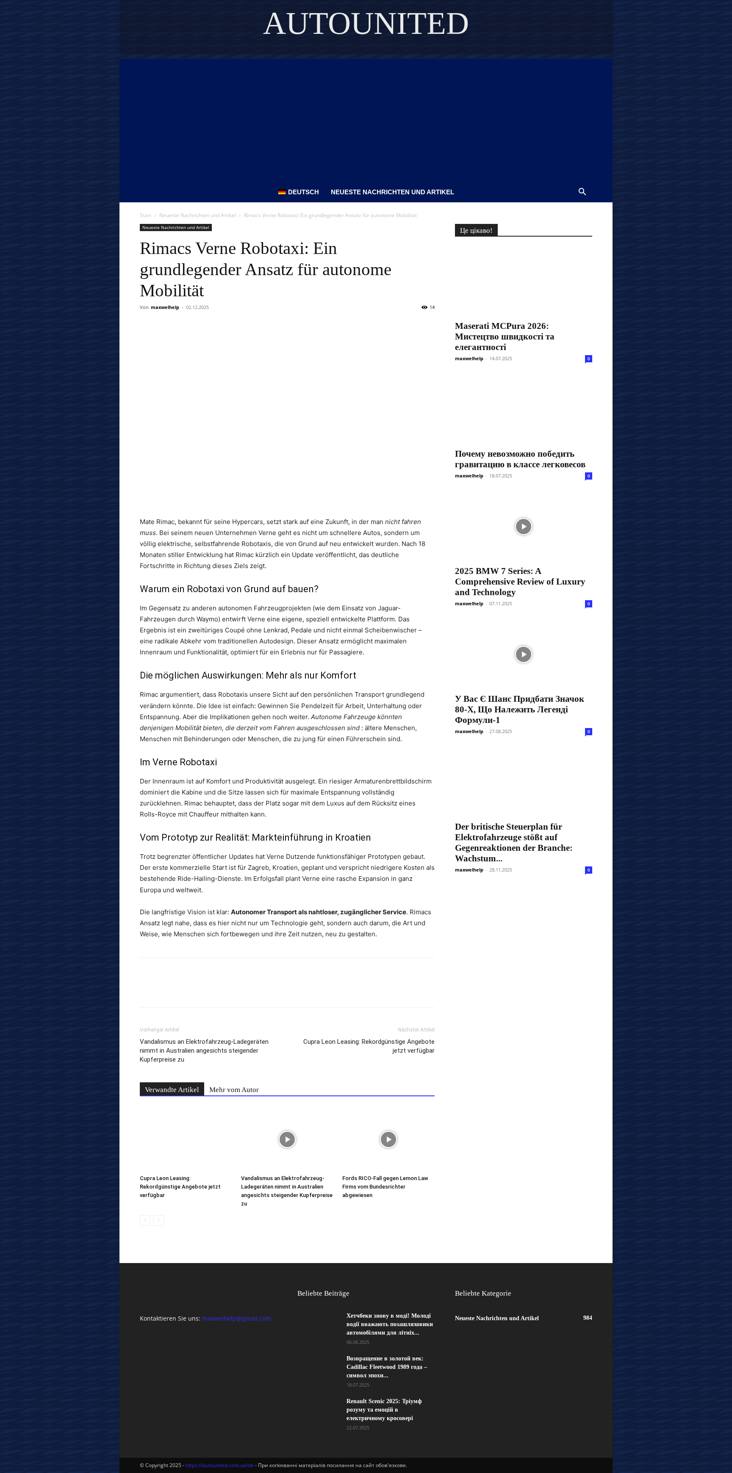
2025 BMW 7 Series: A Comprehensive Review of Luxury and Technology (520, 581)
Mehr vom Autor (234, 1090)
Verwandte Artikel (172, 1090)
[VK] (167, 326)
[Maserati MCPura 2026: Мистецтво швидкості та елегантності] (523, 281)
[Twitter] (187, 326)
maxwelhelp (165, 307)
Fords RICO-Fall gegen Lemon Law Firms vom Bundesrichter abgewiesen (385, 1186)
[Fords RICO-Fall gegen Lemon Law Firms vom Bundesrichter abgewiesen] (388, 1139)
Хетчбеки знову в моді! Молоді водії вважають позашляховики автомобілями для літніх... (390, 1324)
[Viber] (206, 326)
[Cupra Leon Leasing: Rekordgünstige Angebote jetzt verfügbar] (186, 1139)
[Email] (265, 326)
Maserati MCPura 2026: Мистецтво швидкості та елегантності (505, 336)
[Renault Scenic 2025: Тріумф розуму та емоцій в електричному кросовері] (318, 1412)
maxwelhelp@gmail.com (236, 1318)
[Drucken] (284, 326)
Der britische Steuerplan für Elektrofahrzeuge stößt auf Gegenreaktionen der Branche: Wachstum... (514, 842)
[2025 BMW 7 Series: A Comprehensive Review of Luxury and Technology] (523, 526)
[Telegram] (226, 326)
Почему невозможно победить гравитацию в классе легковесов (520, 459)
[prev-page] (145, 1220)
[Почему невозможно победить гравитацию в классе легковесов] (523, 409)
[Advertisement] (366, 118)
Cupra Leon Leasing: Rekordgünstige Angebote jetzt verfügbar (369, 1046)
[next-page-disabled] (158, 1220)
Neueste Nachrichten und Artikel (392, 192)
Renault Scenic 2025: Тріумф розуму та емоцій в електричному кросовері (384, 1409)
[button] (582, 193)
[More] (304, 326)
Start (145, 215)
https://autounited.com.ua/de (220, 1465)
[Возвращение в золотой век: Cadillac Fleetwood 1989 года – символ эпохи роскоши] (318, 1369)
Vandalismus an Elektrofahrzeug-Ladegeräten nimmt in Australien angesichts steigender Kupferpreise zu (204, 1050)
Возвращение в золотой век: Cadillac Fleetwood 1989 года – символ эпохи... (387, 1367)
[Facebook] (148, 326)
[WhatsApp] (245, 326)
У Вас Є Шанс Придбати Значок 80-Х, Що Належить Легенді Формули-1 (519, 709)
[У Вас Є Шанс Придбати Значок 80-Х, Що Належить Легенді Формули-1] (523, 654)
